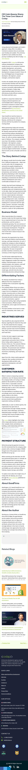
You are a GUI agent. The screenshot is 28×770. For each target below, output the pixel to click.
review (6, 420)
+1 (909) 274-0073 (8, 737)
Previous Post (5, 643)
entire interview (13, 477)
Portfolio (3, 680)
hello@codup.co (8, 740)
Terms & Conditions (6, 693)
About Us (3, 685)
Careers (3, 688)
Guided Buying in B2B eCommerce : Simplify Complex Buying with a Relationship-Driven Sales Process (12, 572)
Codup (13, 62)
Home (3, 21)
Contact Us (4, 682)
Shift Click (3, 677)
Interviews (7, 21)
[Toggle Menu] (25, 2)
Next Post (23, 643)
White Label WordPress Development (10, 674)
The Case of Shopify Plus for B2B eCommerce (11, 599)
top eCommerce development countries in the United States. (12, 110)
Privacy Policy (4, 691)
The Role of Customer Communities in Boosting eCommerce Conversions (12, 628)
